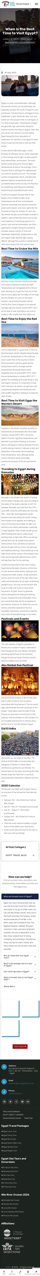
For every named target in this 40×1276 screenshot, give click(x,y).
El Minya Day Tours (9, 1187)
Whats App (12, 1274)
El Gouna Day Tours (10, 1183)
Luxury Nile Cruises (10, 1208)
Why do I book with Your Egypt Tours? (16, 957)
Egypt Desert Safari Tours (12, 1143)
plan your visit (9, 833)
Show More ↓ (10, 986)
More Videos (19, 1046)
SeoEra (8, 1267)
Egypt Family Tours (10, 1135)
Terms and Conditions (11, 1111)
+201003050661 (15, 1093)
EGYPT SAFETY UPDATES (13, 1115)
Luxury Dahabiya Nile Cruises (13, 1212)
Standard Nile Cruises (11, 1204)
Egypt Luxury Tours (10, 1131)
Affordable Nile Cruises (11, 1200)
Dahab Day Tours (9, 1179)
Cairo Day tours (8, 1175)
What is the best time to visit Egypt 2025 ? (18, 978)
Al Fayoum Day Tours (10, 1167)
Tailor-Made (36, 1274)
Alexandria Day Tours (10, 1171)
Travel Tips (28, 1118)
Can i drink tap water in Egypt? (16, 972)
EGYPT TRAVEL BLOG (16, 855)
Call (20, 1274)
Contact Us (28, 1274)
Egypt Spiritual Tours (10, 1147)
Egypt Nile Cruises (9, 1139)
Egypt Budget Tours (10, 1151)
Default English (23, 4)
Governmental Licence (12, 1118)
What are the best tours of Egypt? (18, 896)
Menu (4, 1274)
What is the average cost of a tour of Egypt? (18, 965)
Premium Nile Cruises (10, 1216)
